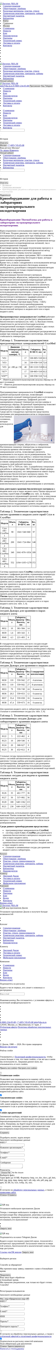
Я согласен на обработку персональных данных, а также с (27, 1335)
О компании (8, 28)
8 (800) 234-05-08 (8, 1022)
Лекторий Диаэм (11, 876)
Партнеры (7, 38)
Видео (6, 898)
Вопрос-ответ (6, 903)
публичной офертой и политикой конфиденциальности (26, 1336)
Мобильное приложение (14, 883)
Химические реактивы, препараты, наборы (23, 13)
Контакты (7, 45)
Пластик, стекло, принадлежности (19, 861)
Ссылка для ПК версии (10, 1252)
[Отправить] (0, 133)
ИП (27, 1299)
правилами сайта (8, 1192)
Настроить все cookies (27, 1068)
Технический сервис (12, 40)
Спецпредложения (11, 6)
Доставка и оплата (11, 43)
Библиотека (8, 18)
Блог (5, 33)
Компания (4, 886)
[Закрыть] (0, 1053)
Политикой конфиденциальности (30, 1057)
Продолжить (5, 1275)
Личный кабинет (6, 81)
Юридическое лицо (17, 1299)
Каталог (3, 854)
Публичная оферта (8, 1027)
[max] (4, 56)
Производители (10, 36)
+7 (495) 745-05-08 (24, 1022)
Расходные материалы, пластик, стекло (21, 11)
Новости (7, 31)
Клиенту (3, 873)
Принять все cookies (8, 1068)
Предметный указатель (13, 16)
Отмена (3, 1346)
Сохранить (4, 1133)
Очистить (4, 143)
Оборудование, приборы (14, 8)
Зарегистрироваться (16, 1346)
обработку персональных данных (28, 1190)
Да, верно (4, 150)
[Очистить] (1, 133)
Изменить (14, 150)
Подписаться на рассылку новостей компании (21, 1341)
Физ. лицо (4, 1299)
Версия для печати (8, 1047)
